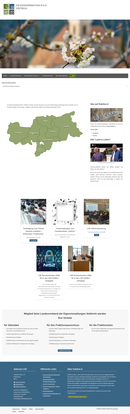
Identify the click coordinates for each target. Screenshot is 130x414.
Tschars (95, 135)
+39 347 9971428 (20, 382)
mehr (96, 235)
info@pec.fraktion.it (20, 386)
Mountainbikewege (48, 391)
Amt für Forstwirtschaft (49, 384)
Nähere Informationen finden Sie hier (77, 396)
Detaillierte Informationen (65, 350)
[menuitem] (5, 76)
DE (73, 75)
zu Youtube (33, 240)
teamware (115, 408)
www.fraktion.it (111, 126)
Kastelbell (95, 133)
